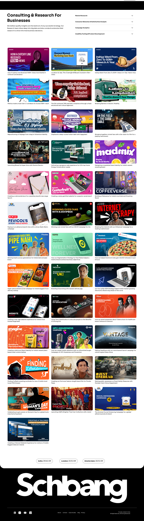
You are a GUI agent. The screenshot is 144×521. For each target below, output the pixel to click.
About (59, 512)
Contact (65, 512)
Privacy (83, 512)
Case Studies (72, 512)
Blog (79, 512)
